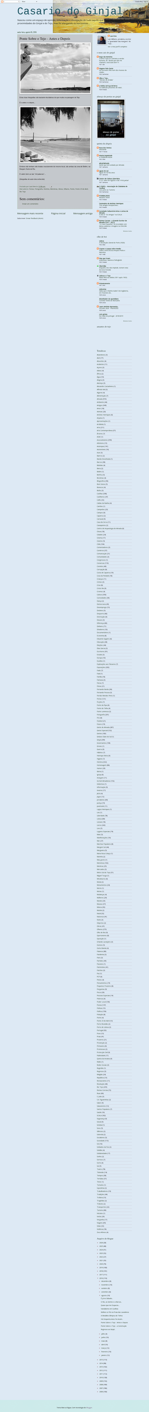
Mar (98, 841)
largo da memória (105, 57)
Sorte (99, 1163)
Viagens (100, 1223)
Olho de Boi (101, 932)
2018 (101, 1271)
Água (99, 377)
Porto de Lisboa (103, 1027)
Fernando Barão (103, 689)
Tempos (100, 1175)
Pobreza (100, 999)
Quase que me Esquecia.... (110, 1305)
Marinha (100, 856)
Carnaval (100, 519)
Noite (99, 920)
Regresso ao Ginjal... (108, 1329)
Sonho (99, 1156)
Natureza (100, 916)
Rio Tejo (23, 191)
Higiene (99, 759)
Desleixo (100, 610)
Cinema (99, 538)
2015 (101, 1360)
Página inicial (58, 213)
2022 (101, 1257)
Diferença (100, 623)
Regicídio (100, 1068)
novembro (105, 1285)
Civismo (99, 541)
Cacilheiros (101, 497)
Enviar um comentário (30, 204)
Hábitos (100, 752)
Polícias (99, 1008)
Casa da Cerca (102, 522)
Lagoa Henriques (103, 809)
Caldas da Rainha (103, 503)
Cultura (99, 594)
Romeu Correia (102, 1090)
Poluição (100, 1014)
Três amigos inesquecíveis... (109, 205)
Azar (98, 452)
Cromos (100, 591)
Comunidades (102, 557)
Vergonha (100, 1219)
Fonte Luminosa (103, 711)
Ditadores (100, 629)
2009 (101, 1381)
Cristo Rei (100, 588)
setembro (105, 1292)
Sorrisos (100, 1160)
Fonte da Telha (102, 708)
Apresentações (102, 421)
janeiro (104, 1355)
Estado (99, 654)
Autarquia (100, 446)
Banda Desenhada (103, 459)
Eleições (100, 645)
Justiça (99, 803)
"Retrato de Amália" (106, 80)
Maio (98, 834)
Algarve (99, 392)
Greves (99, 746)
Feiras (99, 683)
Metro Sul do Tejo (103, 872)
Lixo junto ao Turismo (107, 190)
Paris (98, 957)
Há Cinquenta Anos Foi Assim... (112, 1319)
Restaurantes (102, 1081)
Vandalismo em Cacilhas (109, 1309)
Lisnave (99, 822)
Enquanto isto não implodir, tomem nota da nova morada (113, 269)
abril (103, 1344)
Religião (100, 1074)
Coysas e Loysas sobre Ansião (110, 248)
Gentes (99, 733)
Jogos (99, 796)
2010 (101, 1377)
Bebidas (100, 465)
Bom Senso (101, 484)
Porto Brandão (102, 1024)
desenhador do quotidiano (109, 299)
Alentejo (100, 383)
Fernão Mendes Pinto (104, 695)
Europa (99, 658)
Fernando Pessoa (103, 692)
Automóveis (101, 449)
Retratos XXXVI (104, 197)
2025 (101, 1246)
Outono (99, 945)
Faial (98, 673)
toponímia (100, 1188)
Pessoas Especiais (103, 995)
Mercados (100, 869)
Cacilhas (100, 493)
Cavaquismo (101, 525)
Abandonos (101, 355)
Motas (99, 891)
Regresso (100, 1071)
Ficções (99, 702)
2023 (101, 1253)
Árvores (100, 433)
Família (99, 677)
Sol (98, 1144)
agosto (104, 1295)
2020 (101, 1264)
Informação (101, 787)
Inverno (99, 790)
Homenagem (101, 765)
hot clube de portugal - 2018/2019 (111, 316)
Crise (98, 585)
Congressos (101, 560)
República (100, 1077)
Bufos (99, 490)
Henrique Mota (102, 755)
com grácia (103, 314)
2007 (101, 1388)
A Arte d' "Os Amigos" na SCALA (110, 215)
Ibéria (99, 771)
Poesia (99, 1005)
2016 (101, 1278)
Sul (98, 1166)
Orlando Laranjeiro (104, 942)
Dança (99, 601)
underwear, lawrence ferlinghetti (110, 260)
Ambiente (100, 402)
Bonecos (100, 487)
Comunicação (102, 553)
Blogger (89, 1407)
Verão (99, 1216)
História (46, 189)
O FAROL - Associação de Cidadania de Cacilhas (113, 187)
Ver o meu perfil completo (117, 46)
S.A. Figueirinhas (102, 1100)
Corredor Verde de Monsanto (109, 301)
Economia (100, 636)
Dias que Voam (104, 258)
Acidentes (100, 364)
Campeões (101, 509)
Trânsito (100, 1204)
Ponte (72, 189)
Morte (99, 888)
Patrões (100, 970)
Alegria (99, 380)
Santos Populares (103, 1109)
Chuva (99, 531)
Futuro (99, 724)
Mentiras (100, 866)
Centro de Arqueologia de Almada (109, 528)
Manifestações (102, 838)
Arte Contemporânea (104, 430)
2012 (101, 1370)
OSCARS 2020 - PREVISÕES (108, 308)
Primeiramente (104, 283)
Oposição (100, 939)
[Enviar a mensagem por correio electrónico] (50, 186)
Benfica (99, 475)
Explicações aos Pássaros (106, 664)
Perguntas (100, 989)
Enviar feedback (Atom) (34, 218)
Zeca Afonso (101, 1232)
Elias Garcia (101, 648)
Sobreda (100, 1134)
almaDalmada (104, 163)
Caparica (100, 516)
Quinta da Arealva (103, 1059)
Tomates (100, 1185)
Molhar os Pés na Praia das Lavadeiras (115, 1312)
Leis (98, 812)
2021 (101, 1260)
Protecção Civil (102, 1052)
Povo (99, 1033)
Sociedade (100, 1141)
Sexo (98, 1128)
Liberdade (100, 815)
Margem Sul (101, 847)
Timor (99, 1182)
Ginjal (99, 740)
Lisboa (101, 241)
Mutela (99, 910)
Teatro (99, 1169)
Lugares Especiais (103, 831)
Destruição (101, 617)
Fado (99, 670)
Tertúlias (100, 1178)
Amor (99, 408)
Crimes (99, 582)
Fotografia (39, 189)
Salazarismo (101, 1106)
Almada (99, 399)
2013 (101, 1367)
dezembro (105, 1281)
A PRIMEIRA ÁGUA (105, 157)
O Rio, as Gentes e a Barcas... (111, 1302)
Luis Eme (113, 36)
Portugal (100, 1030)
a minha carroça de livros (108, 86)
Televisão (100, 1172)
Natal (99, 913)
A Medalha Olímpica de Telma (111, 1315)
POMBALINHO (104, 196)
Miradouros (101, 879)
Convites (100, 566)
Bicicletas (100, 478)
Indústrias (100, 784)
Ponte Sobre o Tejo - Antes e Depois (114, 1322)
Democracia (101, 604)
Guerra (99, 749)
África (99, 374)
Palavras (100, 951)
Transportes (101, 1207)
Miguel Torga (102, 875)
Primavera (100, 1046)
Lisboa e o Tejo (104, 276)
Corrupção (101, 569)
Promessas (101, 1049)
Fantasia (100, 680)
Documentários (102, 632)
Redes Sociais (102, 1065)
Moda (99, 882)
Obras (60, 189)
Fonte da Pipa (102, 705)
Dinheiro (100, 626)
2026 (101, 1243)
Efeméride (102, 149)
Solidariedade (102, 1153)
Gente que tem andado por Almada (111, 165)
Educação (100, 642)
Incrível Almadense (103, 781)
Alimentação (101, 396)
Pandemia (100, 954)
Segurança (100, 1118)
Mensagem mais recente (30, 213)
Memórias (53, 189)
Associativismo (102, 440)
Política (99, 1011)
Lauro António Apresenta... (108, 306)
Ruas (98, 1093)
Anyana (99, 418)
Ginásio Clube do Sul (104, 737)
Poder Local (101, 1002)
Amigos (99, 405)
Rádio (99, 1062)
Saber (99, 1103)
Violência (100, 1229)
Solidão (99, 1150)
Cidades (100, 534)
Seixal (99, 1122)
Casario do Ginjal (70, 11)
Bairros (99, 456)
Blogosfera (101, 481)
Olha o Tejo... (104, 78)
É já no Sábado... (107, 1298)
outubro (104, 1288)
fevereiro (104, 1351)
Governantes (101, 743)
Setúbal (99, 1125)
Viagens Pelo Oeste (106, 68)
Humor (99, 768)
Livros (99, 825)
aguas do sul (103, 171)
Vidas (99, 1226)
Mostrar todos (127, 231)
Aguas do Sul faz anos (107, 173)
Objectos (100, 923)
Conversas (100, 563)
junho (103, 1337)
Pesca (99, 992)
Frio (98, 718)
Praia (99, 1036)
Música (99, 907)
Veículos (100, 1213)
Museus (99, 904)
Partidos (100, 961)
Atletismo (100, 443)
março (103, 1348)
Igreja (99, 774)
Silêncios (100, 1131)
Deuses (99, 620)
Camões (100, 506)
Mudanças (100, 894)
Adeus (99, 370)
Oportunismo (102, 935)
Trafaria (100, 1197)
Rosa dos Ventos (105, 148)
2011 (101, 1374)
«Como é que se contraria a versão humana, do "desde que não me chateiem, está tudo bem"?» (111, 60)
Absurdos (100, 361)
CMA (98, 544)
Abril (98, 358)
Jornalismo (100, 800)
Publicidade (101, 1055)
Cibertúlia (102, 266)
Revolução (100, 1084)
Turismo (100, 1210)
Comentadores (102, 547)
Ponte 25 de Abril (81, 189)
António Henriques (103, 415)
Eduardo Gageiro (103, 639)
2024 (101, 1250)
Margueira (100, 850)
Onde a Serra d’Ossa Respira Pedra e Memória (112, 251)
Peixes (99, 980)
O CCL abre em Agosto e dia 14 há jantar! (114, 180)
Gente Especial (102, 730)
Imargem (100, 778)
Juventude (100, 806)
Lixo (98, 828)
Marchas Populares (104, 844)
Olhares (66, 189)
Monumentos (102, 885)
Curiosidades (101, 598)
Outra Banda (101, 948)
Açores (99, 367)
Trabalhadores (102, 1191)
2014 (101, 1363)
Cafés (99, 500)
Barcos (99, 462)
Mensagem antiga (82, 213)
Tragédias (100, 1201)
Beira (99, 468)
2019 (101, 1267)
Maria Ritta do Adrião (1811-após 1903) (113, 277)
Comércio (100, 550)
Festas (31, 189)
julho (103, 1334)
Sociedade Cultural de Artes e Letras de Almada (113, 212)
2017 (101, 1274)
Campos (100, 512)
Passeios (100, 964)
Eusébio (100, 661)
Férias (99, 686)
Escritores (100, 651)
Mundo (99, 901)
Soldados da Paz (103, 1147)
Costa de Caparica (103, 572)
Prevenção (100, 1043)
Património (101, 967)
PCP (98, 976)
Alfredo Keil (101, 389)
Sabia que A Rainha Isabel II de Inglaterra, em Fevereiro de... (113, 292)
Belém (99, 471)
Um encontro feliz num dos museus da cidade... (113, 71)
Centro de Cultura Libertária (109, 178)
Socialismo (100, 1137)
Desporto (100, 613)
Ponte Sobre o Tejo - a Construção (114, 1326)
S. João (99, 1096)
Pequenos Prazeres (104, 986)
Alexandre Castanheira (105, 386)
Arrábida (100, 424)
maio (103, 1341)
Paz (98, 973)
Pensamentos (102, 983)
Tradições (100, 1194)
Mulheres (100, 898)
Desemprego (101, 607)
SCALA (99, 1115)
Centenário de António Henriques (111, 203)
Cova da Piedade (103, 576)
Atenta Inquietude (105, 155)
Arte (98, 427)
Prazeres (100, 1040)
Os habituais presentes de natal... (110, 87)
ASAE (99, 437)
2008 (101, 1384)
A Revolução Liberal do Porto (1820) (112, 243)
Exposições (101, 667)
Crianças (100, 579)
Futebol (99, 721)
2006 (101, 1392)
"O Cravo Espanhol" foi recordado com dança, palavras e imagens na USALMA (113, 225)
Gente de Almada (103, 727)
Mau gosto (101, 860)
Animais (99, 411)
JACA (98, 793)
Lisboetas (102, 289)
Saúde (99, 1112)
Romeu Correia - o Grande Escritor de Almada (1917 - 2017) (113, 221)
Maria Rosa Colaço (103, 853)
